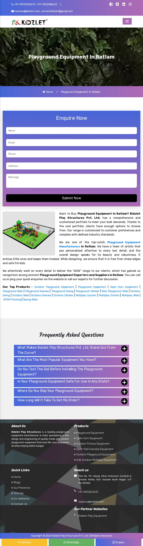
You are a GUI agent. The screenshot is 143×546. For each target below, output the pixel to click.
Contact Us (20, 504)
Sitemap (18, 493)
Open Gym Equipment (124, 287)
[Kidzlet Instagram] (130, 4)
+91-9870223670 (88, 492)
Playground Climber (87, 291)
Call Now (25, 542)
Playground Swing (62, 291)
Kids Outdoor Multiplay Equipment (96, 459)
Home (49, 91)
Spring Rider (30, 299)
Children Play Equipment (92, 515)
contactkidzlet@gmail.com (57, 11)
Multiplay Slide (130, 295)
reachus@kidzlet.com (91, 501)
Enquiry (119, 542)
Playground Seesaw (37, 291)
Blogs (16, 482)
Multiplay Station (109, 295)
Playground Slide (13, 291)
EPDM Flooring (12, 299)
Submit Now (71, 198)
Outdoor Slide (20, 295)
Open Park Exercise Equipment (94, 449)
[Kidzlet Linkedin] (123, 4)
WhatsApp (72, 542)
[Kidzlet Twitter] (117, 4)
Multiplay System (86, 295)
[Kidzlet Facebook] (111, 4)
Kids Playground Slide (115, 291)
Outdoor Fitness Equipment (93, 443)
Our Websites (21, 498)
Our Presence (21, 487)
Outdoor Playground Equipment (54, 287)
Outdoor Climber (63, 295)
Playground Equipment (92, 287)
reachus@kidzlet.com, (27, 11)
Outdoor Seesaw (41, 295)
